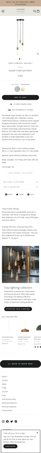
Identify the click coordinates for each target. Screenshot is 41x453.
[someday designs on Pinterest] (16, 421)
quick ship (28, 63)
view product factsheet (20, 173)
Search (4, 376)
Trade (4, 388)
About (4, 384)
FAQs (4, 395)
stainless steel (17, 89)
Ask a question (11, 187)
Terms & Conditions (9, 407)
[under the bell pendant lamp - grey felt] (38, 347)
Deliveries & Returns (9, 403)
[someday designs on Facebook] (7, 421)
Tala (20, 67)
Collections (18, 63)
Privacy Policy (7, 410)
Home (10, 63)
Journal (5, 391)
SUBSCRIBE (10, 446)
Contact (5, 380)
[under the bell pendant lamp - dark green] (35, 347)
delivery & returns (13, 182)
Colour (20, 84)
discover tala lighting (18, 309)
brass (22, 89)
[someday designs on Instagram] (3, 421)
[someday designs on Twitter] (11, 421)
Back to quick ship (22, 364)
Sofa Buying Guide (9, 399)
